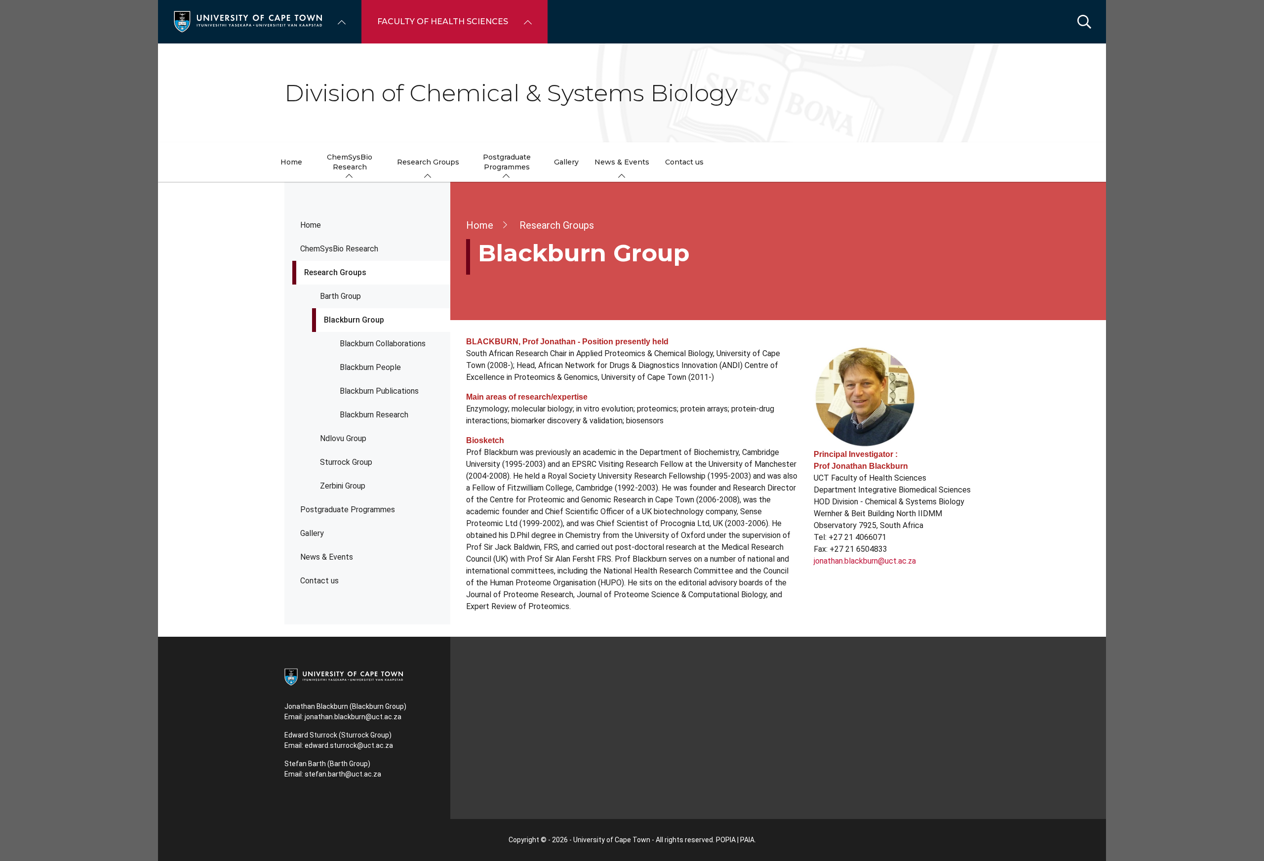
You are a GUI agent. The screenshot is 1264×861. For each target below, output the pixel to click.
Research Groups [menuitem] (428, 162)
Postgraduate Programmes (347, 509)
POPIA (726, 840)
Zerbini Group (342, 486)
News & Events (326, 557)
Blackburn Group (354, 320)
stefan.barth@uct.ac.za (343, 774)
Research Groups (335, 272)
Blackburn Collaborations (383, 343)
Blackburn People (370, 367)
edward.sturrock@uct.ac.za (349, 745)
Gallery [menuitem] (566, 162)
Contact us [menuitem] (684, 162)
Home (310, 225)
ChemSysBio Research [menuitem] (349, 162)
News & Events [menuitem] (621, 162)
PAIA (747, 840)
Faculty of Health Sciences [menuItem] (442, 21)
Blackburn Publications (379, 391)
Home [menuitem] (291, 162)
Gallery (312, 533)
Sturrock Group (346, 462)
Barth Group (340, 296)
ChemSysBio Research (339, 248)
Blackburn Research (374, 414)
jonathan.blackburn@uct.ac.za (865, 561)
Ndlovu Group (343, 438)
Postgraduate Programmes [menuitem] (507, 162)
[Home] (248, 21)
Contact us (319, 580)
